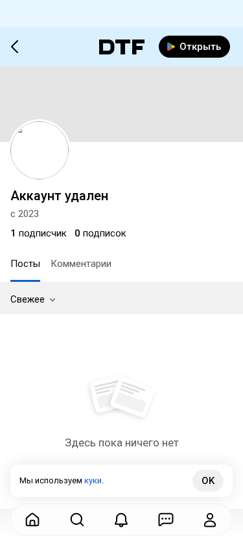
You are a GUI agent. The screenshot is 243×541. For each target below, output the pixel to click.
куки (93, 480)
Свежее (27, 299)
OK (208, 481)
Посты (25, 264)
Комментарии (81, 264)
